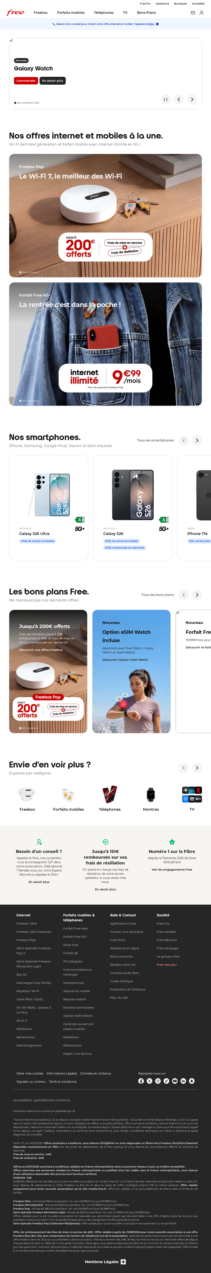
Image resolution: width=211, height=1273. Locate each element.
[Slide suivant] (192, 99)
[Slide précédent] (179, 99)
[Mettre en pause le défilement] (166, 99)
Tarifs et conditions (63, 1082)
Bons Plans (146, 13)
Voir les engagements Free (172, 869)
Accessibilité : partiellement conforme (41, 1100)
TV (125, 13)
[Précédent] (184, 440)
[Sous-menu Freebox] (50, 12)
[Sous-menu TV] (130, 12)
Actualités (198, 3)
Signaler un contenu (31, 1082)
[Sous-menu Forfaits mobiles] (87, 12)
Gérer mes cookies (29, 1073)
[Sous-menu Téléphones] (116, 12)
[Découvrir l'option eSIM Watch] (131, 671)
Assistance (162, 3)
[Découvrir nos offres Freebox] (48, 671)
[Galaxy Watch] (105, 73)
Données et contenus (95, 1073)
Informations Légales (62, 1073)
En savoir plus (39, 882)
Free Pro (145, 3)
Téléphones (104, 13)
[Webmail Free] (193, 13)
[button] (105, 1262)
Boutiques (180, 3)
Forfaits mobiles (70, 13)
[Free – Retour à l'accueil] (15, 12)
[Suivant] (197, 440)
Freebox (41, 13)
